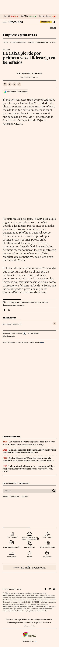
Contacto (9, 619)
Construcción (42, 42)
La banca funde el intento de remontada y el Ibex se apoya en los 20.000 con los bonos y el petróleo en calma (29, 469)
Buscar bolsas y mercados (16, 483)
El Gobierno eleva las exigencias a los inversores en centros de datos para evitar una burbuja (29, 443)
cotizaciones (11, 557)
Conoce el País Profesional (29, 567)
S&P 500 (24, 16)
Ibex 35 (7, 16)
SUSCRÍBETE (45, 22)
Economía (17, 324)
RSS (40, 623)
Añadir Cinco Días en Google (17, 91)
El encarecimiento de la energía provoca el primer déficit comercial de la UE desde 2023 (29, 451)
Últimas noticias (11, 437)
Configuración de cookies (43, 619)
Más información (9, 336)
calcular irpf (12, 537)
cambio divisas (29, 547)
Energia (31, 42)
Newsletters (47, 623)
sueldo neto (47, 537)
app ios (29, 557)
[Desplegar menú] (5, 22)
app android (47, 557)
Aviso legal (17, 619)
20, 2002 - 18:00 (29, 77)
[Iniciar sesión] (54, 22)
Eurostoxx (15, 496)
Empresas (7, 324)
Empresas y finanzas (20, 35)
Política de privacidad (15, 623)
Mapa (36, 623)
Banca (5, 42)
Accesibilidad (28, 623)
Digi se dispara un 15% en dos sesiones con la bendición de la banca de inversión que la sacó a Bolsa (28, 459)
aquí (42, 342)
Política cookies (27, 619)
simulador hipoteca (29, 537)
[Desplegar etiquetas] (54, 323)
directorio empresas (47, 547)
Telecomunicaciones (18, 42)
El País (52, 28)
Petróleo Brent (45, 16)
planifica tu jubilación (11, 547)
